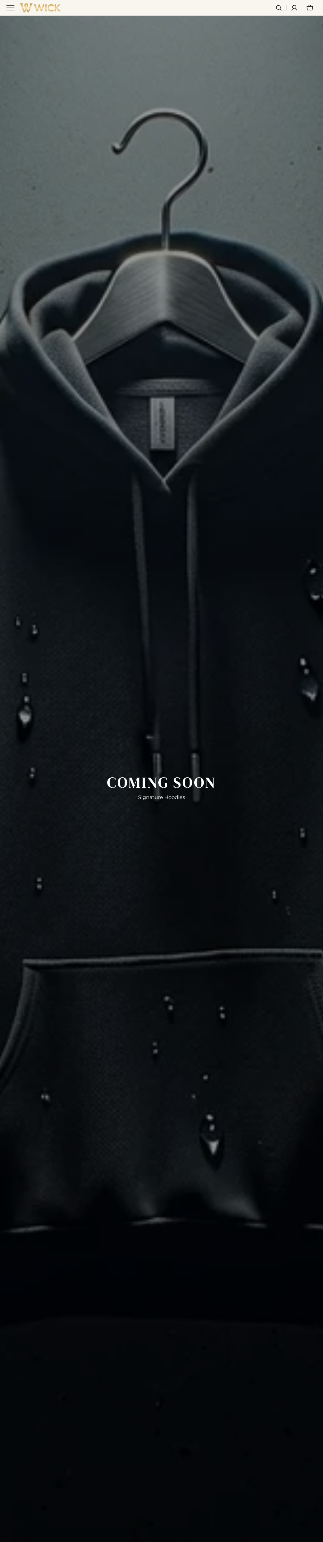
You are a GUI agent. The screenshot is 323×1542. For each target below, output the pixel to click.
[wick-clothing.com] (40, 8)
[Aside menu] (12, 8)
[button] (279, 8)
